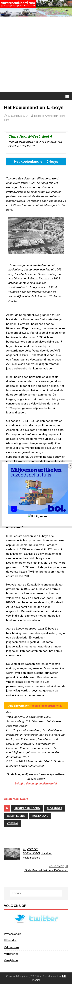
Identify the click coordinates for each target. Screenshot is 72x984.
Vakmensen (11, 947)
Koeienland (40, 816)
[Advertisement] (36, 54)
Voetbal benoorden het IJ (46, 705)
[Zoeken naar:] (36, 893)
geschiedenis (16, 816)
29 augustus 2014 (18, 115)
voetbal (12, 823)
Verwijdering (11, 960)
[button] (66, 96)
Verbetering (11, 953)
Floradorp (54, 808)
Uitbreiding (11, 940)
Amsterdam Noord (16, 798)
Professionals (12, 933)
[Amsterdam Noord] (36, 14)
